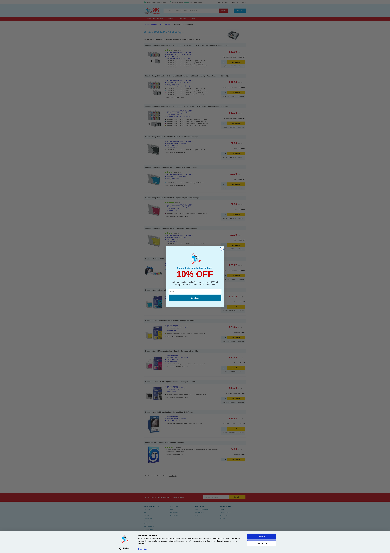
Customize (260, 543)
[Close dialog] (222, 248)
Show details (142, 549)
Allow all (262, 536)
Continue (195, 298)
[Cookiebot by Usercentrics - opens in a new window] (124, 549)
